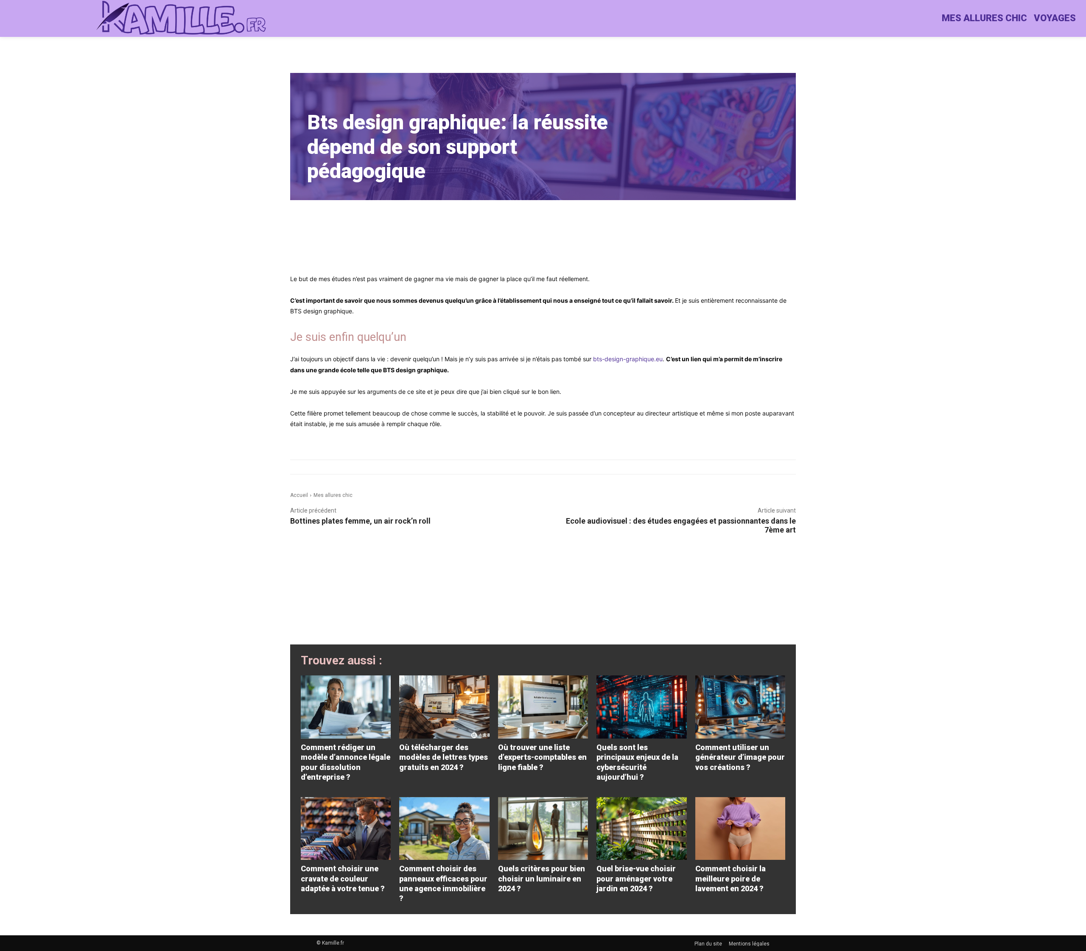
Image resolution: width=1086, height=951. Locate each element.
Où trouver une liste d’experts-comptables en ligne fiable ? (542, 757)
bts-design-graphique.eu (628, 359)
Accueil (299, 495)
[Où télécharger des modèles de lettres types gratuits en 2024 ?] (444, 707)
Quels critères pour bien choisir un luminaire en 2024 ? (541, 878)
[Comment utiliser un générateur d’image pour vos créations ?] (740, 707)
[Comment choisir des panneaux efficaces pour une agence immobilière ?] (444, 828)
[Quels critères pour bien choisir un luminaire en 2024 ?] (543, 828)
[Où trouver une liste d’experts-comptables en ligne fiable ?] (543, 707)
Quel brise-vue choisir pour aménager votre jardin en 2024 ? (636, 878)
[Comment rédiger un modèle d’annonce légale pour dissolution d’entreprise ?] (346, 707)
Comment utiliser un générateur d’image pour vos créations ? (740, 757)
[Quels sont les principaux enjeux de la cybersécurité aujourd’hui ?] (641, 707)
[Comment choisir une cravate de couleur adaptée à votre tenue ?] (346, 828)
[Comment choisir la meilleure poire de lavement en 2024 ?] (740, 828)
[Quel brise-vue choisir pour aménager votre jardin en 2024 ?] (641, 828)
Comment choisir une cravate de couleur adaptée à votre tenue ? (343, 878)
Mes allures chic (333, 495)
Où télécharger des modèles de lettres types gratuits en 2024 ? (443, 757)
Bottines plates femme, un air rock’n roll (360, 520)
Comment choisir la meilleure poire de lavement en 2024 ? (730, 878)
